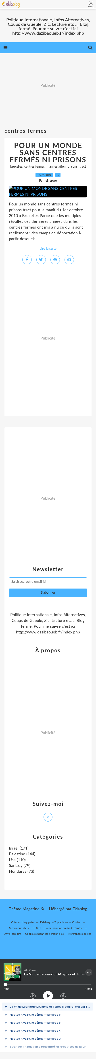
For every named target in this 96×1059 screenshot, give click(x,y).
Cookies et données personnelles (44, 933)
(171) (19, 848)
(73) (21, 872)
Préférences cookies (79, 933)
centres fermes (34, 166)
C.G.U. (37, 928)
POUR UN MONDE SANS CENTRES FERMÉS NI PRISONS (48, 153)
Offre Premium (12, 933)
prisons (72, 166)
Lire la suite (48, 248)
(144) (22, 854)
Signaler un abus (19, 928)
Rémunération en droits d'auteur (64, 928)
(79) (19, 866)
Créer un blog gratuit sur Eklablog (30, 922)
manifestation (56, 166)
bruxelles (16, 166)
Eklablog (80, 909)
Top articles (61, 922)
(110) (17, 860)
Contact (76, 922)
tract (82, 166)
